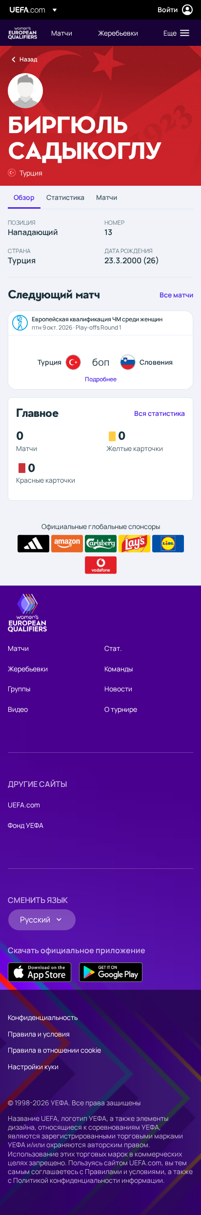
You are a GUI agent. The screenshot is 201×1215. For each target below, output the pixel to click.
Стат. (113, 648)
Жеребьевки (28, 668)
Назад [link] (28, 59)
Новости (118, 688)
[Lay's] (134, 543)
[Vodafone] (101, 565)
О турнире (120, 709)
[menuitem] (66, 32)
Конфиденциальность (43, 1017)
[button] (174, 32)
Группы (19, 688)
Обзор (24, 197)
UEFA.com (24, 804)
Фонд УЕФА (25, 825)
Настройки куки (33, 1066)
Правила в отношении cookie (54, 1050)
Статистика (65, 197)
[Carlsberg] (101, 543)
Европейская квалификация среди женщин (22, 32)
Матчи (106, 197)
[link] (62, 32)
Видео (18, 709)
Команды (118, 668)
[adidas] (33, 543)
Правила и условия (39, 1034)
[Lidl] (168, 543)
